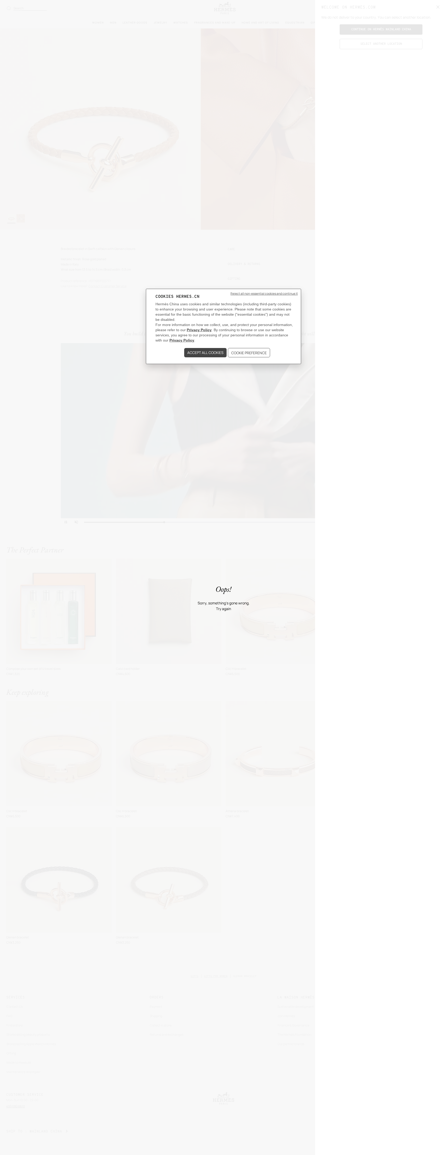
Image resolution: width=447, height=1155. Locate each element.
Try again (223, 608)
